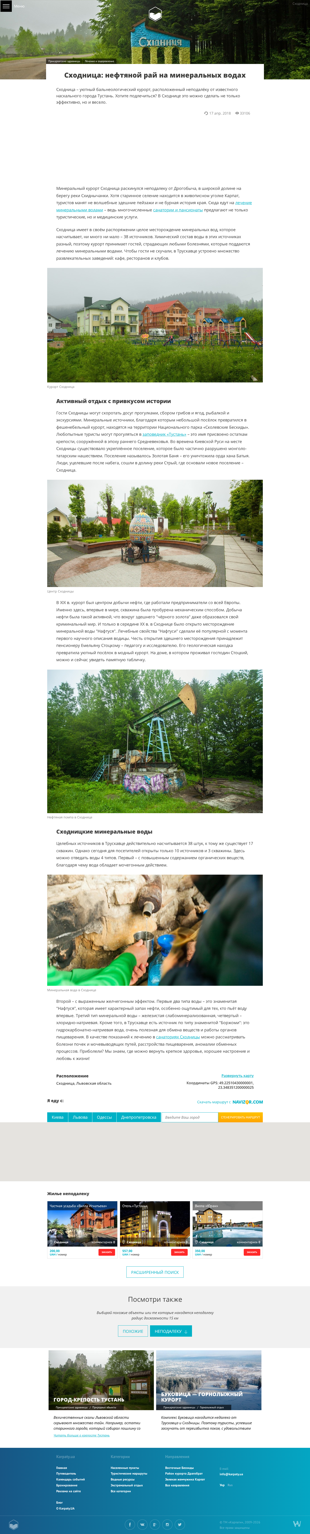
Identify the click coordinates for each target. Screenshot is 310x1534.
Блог (59, 1502)
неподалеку (169, 1331)
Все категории (121, 1491)
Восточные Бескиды (179, 1468)
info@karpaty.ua (231, 1474)
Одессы (104, 1117)
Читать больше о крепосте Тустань (82, 1435)
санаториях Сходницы (178, 1037)
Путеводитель (66, 1473)
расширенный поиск (155, 1272)
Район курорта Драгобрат (184, 1473)
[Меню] (6, 6)
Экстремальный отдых (127, 1485)
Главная (61, 1468)
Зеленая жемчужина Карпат (185, 1479)
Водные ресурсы (123, 1479)
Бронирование (66, 1485)
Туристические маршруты (129, 1473)
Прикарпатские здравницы (64, 61)
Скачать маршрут (214, 1101)
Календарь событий (70, 1479)
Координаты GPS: (202, 1082)
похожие (133, 1331)
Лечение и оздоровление (99, 61)
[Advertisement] (155, 147)
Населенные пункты (125, 1468)
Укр (222, 1485)
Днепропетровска (138, 1117)
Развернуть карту (237, 1075)
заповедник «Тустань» (164, 434)
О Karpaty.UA (65, 1508)
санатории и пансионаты (178, 210)
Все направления (177, 1485)
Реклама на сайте (68, 1491)
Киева (58, 1117)
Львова (80, 1117)
